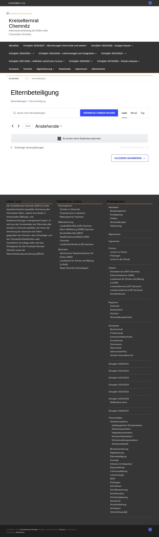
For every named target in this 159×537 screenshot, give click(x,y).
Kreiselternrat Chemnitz (24, 23)
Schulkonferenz (117, 294)
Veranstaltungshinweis (121, 317)
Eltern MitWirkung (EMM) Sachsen (77, 229)
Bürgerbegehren (118, 211)
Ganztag (114, 460)
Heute (27, 125)
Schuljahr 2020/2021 (80, 61)
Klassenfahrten (117, 467)
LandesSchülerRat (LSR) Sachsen (76, 244)
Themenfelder (115, 418)
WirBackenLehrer (118, 402)
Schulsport (115, 508)
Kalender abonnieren (128, 158)
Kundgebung (116, 214)
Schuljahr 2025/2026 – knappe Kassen (111, 45)
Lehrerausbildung (118, 471)
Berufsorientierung (119, 449)
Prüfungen (115, 255)
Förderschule (116, 333)
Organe (112, 268)
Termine (27, 68)
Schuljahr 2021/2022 (119, 371)
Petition (113, 218)
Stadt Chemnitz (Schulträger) (74, 268)
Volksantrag (116, 226)
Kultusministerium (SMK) (122, 275)
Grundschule (116, 340)
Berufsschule (116, 329)
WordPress (20, 532)
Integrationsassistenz (122, 432)
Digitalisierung (45, 68)
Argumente (114, 241)
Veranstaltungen (19, 101)
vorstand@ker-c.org (16, 3)
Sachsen (114, 313)
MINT (113, 478)
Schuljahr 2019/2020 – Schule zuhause (117, 61)
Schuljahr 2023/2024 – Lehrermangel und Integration (67, 53)
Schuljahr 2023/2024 (119, 384)
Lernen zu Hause (118, 252)
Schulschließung (118, 504)
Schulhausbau (117, 493)
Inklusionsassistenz (121, 429)
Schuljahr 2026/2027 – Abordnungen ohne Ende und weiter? (54, 45)
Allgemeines (114, 234)
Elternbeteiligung (118, 456)
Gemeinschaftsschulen (121, 336)
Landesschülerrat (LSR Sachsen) (126, 290)
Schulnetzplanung (119, 497)
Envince (62, 529)
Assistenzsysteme (119, 421)
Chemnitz (114, 306)
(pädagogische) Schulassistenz (127, 425)
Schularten (114, 325)
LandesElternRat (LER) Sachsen (76, 226)
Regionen (113, 302)
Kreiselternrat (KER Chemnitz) (125, 271)
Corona (112, 248)
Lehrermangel (117, 475)
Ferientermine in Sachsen (72, 213)
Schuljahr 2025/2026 (119, 398)
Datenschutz (98, 68)
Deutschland (116, 309)
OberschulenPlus (118, 351)
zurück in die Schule (120, 259)
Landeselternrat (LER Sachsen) (125, 286)
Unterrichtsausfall (118, 512)
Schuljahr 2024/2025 (119, 391)
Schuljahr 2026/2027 (119, 411)
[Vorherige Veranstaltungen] (12, 126)
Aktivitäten (114, 207)
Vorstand (14, 68)
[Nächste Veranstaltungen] (18, 126)
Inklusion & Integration (121, 464)
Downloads (65, 68)
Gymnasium (116, 344)
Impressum (81, 68)
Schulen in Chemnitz (70, 209)
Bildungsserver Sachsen (72, 217)
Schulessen (115, 486)
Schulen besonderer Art (121, 355)
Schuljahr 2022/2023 (119, 377)
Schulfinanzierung (119, 489)
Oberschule (115, 348)
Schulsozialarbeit (120, 444)
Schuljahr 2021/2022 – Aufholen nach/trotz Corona (36, 61)
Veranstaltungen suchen (99, 112)
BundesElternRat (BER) (71, 233)
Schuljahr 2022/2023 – (113, 53)
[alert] (79, 138)
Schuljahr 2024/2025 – (20, 53)
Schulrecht (115, 501)
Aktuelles (14, 45)
